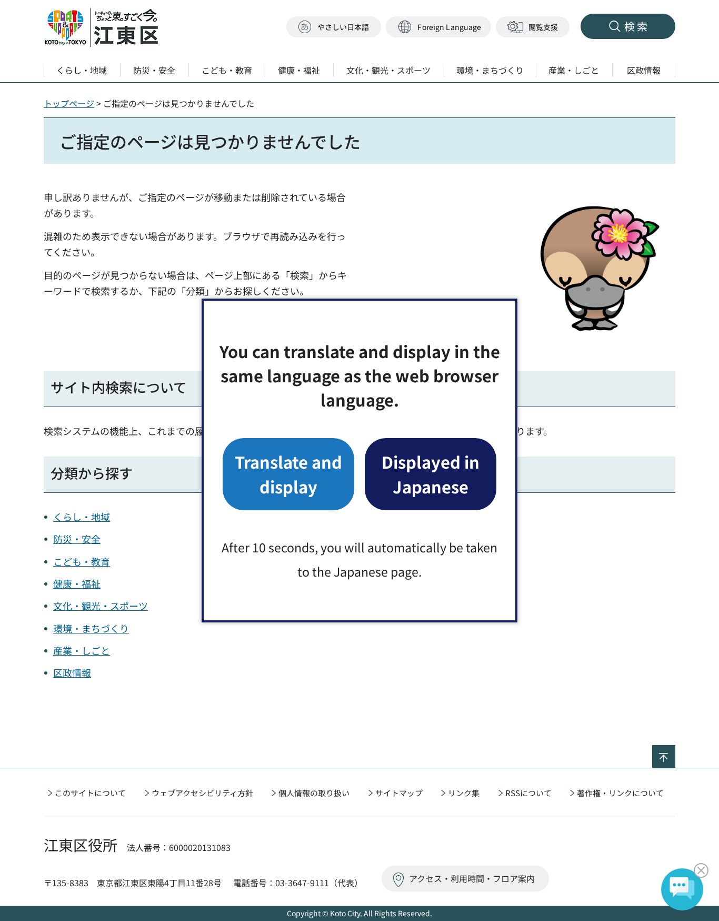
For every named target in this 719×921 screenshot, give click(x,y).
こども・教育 (81, 561)
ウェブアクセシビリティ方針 (202, 792)
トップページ (69, 103)
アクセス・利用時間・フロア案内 (472, 878)
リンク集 (464, 792)
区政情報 (72, 672)
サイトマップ (399, 792)
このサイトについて (90, 792)
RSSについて (528, 792)
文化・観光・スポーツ (100, 605)
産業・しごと (81, 650)
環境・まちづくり (91, 628)
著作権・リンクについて (620, 792)
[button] (438, 27)
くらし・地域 (81, 516)
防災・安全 (77, 539)
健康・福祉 (77, 583)
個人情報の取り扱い (313, 792)
